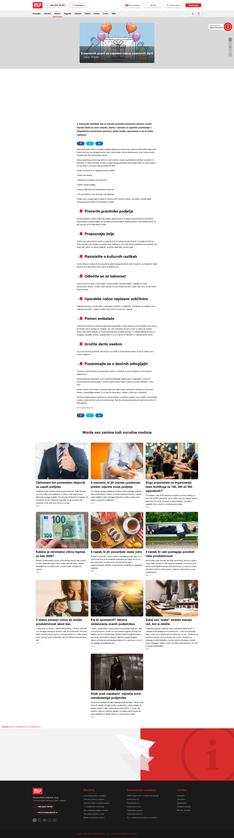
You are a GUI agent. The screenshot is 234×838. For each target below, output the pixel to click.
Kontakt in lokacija (184, 807)
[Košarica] (198, 14)
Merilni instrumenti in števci (94, 818)
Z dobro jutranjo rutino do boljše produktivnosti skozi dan (59, 622)
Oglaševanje (181, 803)
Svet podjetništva (33, 727)
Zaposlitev (181, 799)
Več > (38, 506)
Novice (57, 14)
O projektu (181, 796)
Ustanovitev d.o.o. (134, 807)
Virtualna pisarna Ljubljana (94, 799)
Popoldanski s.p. (133, 803)
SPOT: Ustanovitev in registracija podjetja (143, 796)
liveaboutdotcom (86, 408)
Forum (96, 14)
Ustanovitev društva (134, 814)
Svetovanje (193, 5)
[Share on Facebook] (81, 143)
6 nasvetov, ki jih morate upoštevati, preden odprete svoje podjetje (116, 484)
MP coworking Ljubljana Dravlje (96, 810)
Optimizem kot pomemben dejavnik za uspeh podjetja (60, 484)
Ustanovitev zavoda (134, 810)
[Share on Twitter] (90, 143)
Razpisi (78, 14)
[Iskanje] (192, 14)
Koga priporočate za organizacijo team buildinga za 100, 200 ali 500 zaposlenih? (169, 486)
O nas (105, 14)
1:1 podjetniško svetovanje (94, 807)
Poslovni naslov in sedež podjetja (96, 803)
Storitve (47, 14)
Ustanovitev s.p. (133, 799)
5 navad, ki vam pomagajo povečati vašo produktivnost (170, 554)
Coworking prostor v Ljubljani (95, 796)
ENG (114, 14)
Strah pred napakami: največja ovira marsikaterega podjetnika (116, 695)
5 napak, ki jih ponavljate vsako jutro (116, 552)
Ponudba (36, 14)
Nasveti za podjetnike (17, 727)
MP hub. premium (184, 810)
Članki (87, 14)
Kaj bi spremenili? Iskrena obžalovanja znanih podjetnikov (113, 622)
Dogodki (67, 14)
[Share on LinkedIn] (99, 143)
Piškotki (133, 834)
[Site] (37, 5)
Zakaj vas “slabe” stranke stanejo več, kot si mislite (169, 622)
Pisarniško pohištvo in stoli (94, 814)
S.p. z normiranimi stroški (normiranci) (141, 818)
